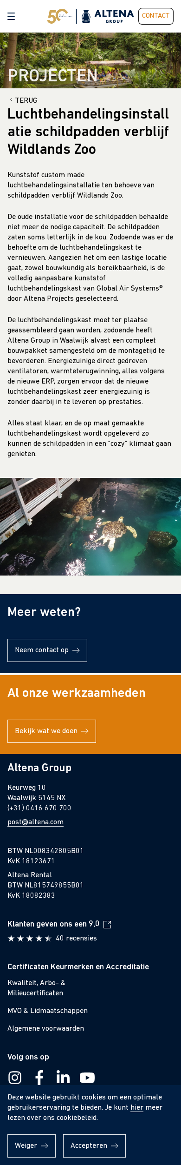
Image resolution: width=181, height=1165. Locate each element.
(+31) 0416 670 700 (39, 808)
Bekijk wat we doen (46, 731)
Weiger (26, 1146)
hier (136, 1108)
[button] (11, 16)
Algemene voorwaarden (45, 1029)
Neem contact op (42, 650)
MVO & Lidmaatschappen (47, 1011)
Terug (26, 101)
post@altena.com (35, 822)
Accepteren (89, 1146)
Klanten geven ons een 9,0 (53, 924)
